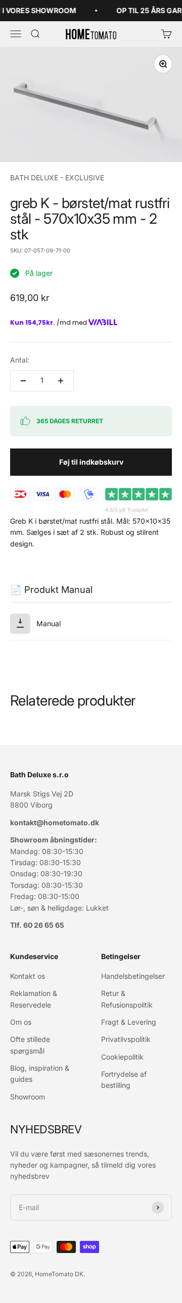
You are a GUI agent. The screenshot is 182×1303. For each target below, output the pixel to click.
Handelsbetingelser (133, 976)
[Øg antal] (60, 381)
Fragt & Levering (128, 1022)
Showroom (27, 1096)
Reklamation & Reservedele (33, 999)
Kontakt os (27, 976)
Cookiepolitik (122, 1057)
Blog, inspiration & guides (39, 1073)
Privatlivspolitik (126, 1039)
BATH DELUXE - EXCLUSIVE (57, 177)
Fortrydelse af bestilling (124, 1079)
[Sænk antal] (23, 381)
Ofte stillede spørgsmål (30, 1045)
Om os (20, 1022)
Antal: (19, 360)
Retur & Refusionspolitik (127, 999)
